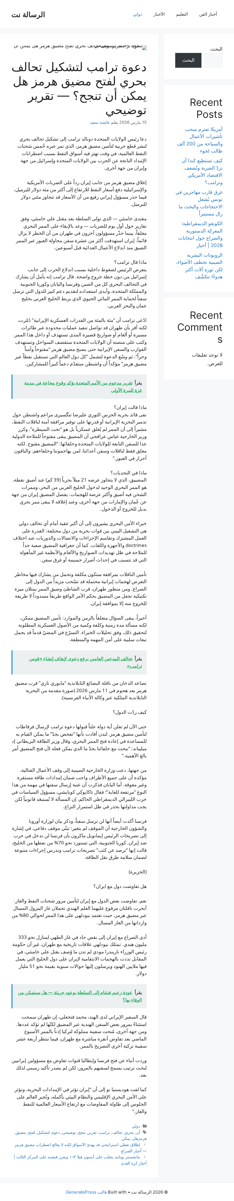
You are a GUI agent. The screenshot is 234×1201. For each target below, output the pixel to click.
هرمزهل (140, 1138)
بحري (129, 1132)
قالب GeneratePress (86, 1192)
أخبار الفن (208, 14)
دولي (137, 14)
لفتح (31, 1132)
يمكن (126, 1138)
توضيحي (69, 1132)
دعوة (56, 1132)
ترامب (104, 1132)
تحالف (117, 1132)
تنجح (82, 1132)
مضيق (21, 1132)
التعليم (182, 14)
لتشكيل (43, 1132)
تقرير (92, 1132)
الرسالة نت (28, 14)
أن (138, 1132)
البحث (216, 49)
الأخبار (159, 14)
